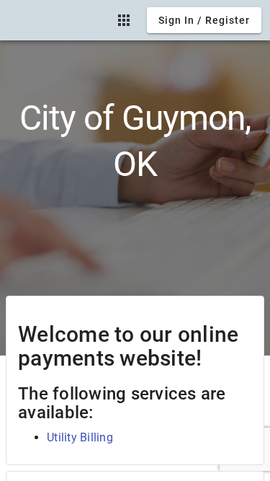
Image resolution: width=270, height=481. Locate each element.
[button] (124, 20)
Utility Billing (80, 437)
